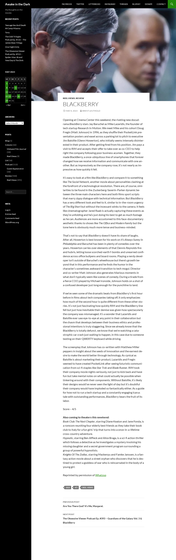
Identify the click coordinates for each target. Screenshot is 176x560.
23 (9, 96)
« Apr (8, 105)
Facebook (67, 4)
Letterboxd (94, 4)
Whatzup (100, 475)
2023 (68, 487)
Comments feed (12, 218)
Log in (7, 210)
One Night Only (12, 47)
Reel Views (69, 98)
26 (18, 96)
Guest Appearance (15, 168)
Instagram (110, 4)
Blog (7, 140)
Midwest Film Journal (16, 149)
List (6, 160)
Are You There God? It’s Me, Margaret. (83, 504)
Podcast (8, 164)
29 (7, 100)
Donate (148, 4)
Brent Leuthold (91, 110)
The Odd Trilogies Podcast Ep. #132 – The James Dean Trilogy (15, 39)
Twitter (80, 4)
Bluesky (136, 4)
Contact (161, 4)
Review (80, 98)
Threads (124, 4)
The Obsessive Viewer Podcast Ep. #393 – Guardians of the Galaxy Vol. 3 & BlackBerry (102, 518)
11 (15, 87)
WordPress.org (12, 222)
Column (8, 145)
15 (7, 92)
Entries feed (10, 214)
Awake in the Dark (17, 4)
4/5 (76, 487)
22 (7, 96)
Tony (7, 32)
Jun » (23, 105)
